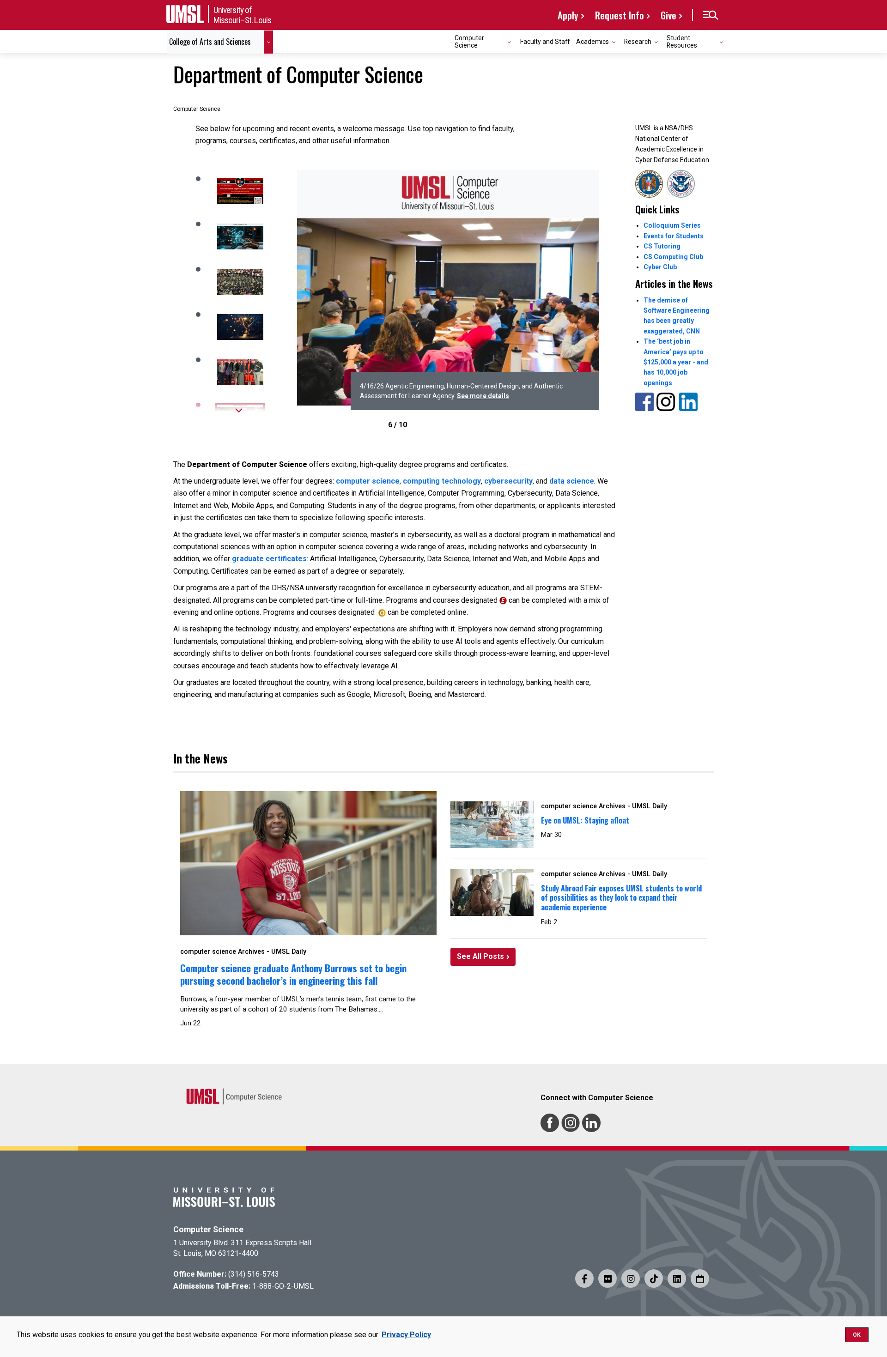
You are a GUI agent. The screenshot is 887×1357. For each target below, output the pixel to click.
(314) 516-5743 (253, 1274)
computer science (368, 481)
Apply (568, 15)
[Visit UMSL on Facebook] (584, 1278)
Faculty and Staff (545, 41)
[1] (238, 236)
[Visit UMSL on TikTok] (653, 1278)
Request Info (619, 15)
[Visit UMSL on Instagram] (630, 1278)
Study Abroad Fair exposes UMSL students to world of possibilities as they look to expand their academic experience (621, 898)
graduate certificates (269, 558)
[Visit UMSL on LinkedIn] (677, 1278)
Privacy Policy (406, 1334)
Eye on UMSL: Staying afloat (585, 820)
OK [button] (857, 1335)
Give (668, 15)
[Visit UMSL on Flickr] (607, 1278)
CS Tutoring (662, 246)
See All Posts (480, 956)
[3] (238, 327)
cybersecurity (508, 481)
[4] (238, 372)
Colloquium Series (672, 225)
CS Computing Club (673, 256)
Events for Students (674, 236)
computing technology (442, 481)
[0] (238, 191)
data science (571, 481)
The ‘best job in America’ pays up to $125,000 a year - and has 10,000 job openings (676, 362)
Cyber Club (660, 267)
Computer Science (208, 1229)
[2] (238, 282)
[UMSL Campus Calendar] (700, 1278)
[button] (710, 15)
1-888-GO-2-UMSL (283, 1286)
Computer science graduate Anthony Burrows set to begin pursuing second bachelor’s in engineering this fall (293, 974)
